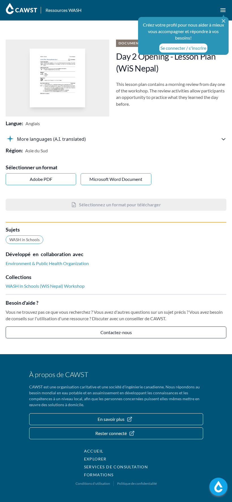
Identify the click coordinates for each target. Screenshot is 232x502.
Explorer (95, 458)
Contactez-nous (116, 332)
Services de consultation (116, 466)
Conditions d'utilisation (93, 483)
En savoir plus (111, 419)
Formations (99, 474)
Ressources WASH (63, 10)
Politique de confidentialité (137, 483)
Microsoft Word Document (115, 179)
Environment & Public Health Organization (47, 263)
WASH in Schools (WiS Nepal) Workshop (45, 286)
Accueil (94, 451)
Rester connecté (111, 433)
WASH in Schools (24, 239)
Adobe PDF (41, 179)
